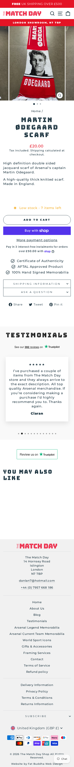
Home (36, 111)
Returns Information (37, 704)
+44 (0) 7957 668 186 (37, 587)
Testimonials (37, 621)
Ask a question (37, 291)
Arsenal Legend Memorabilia (37, 627)
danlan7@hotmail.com (37, 580)
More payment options (37, 240)
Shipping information (37, 283)
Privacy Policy (37, 691)
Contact (37, 659)
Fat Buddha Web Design (45, 763)
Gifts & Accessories (37, 646)
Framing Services (36, 653)
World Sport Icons (37, 640)
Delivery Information (37, 685)
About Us (37, 608)
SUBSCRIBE (36, 716)
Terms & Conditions (37, 697)
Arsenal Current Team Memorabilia (37, 634)
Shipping (37, 150)
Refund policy (37, 672)
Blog (37, 615)
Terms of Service (37, 665)
